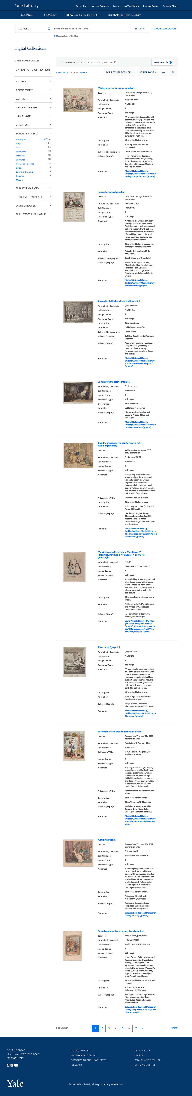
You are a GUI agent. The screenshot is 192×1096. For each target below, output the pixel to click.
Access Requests (100, 5)
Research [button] (27, 14)
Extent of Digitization (33, 69)
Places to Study (170, 5)
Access (21, 81)
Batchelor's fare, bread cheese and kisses (119, 731)
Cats (18, 147)
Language (23, 116)
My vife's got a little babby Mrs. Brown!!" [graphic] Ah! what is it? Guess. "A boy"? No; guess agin (121, 555)
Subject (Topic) (27, 133)
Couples (20, 175)
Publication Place (29, 197)
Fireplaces (21, 151)
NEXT (174, 1028)
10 (147, 72)
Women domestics (25, 163)
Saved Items (82, 5)
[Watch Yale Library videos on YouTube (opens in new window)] (16, 1065)
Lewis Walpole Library (134, 621)
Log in (116, 5)
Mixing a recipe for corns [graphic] (116, 88)
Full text (75, 36)
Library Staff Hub (145, 1065)
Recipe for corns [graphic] (111, 192)
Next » (83, 72)
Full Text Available (31, 214)
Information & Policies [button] (123, 14)
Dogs (18, 143)
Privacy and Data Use (147, 1060)
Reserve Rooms (150, 5)
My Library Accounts (83, 1055)
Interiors (20, 155)
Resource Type (27, 107)
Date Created (26, 205)
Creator (22, 125)
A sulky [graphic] (107, 839)
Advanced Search (164, 28)
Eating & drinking (24, 171)
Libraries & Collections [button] (82, 14)
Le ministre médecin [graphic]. (114, 381)
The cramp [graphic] (109, 647)
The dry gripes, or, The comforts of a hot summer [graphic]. (119, 444)
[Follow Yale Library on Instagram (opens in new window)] (11, 1065)
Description (62, 36)
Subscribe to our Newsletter (88, 1060)
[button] (139, 28)
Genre (20, 99)
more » (19, 179)
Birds (18, 167)
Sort (118, 72)
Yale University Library (26, 5)
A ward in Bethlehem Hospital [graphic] (119, 301)
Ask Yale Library (131, 5)
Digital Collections (30, 48)
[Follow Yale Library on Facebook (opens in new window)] (8, 1065)
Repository (24, 90)
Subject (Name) (27, 188)
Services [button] (49, 14)
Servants (20, 159)
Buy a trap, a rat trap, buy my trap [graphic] (121, 931)
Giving (139, 1055)
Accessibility (142, 1050)
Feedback (76, 1065)
